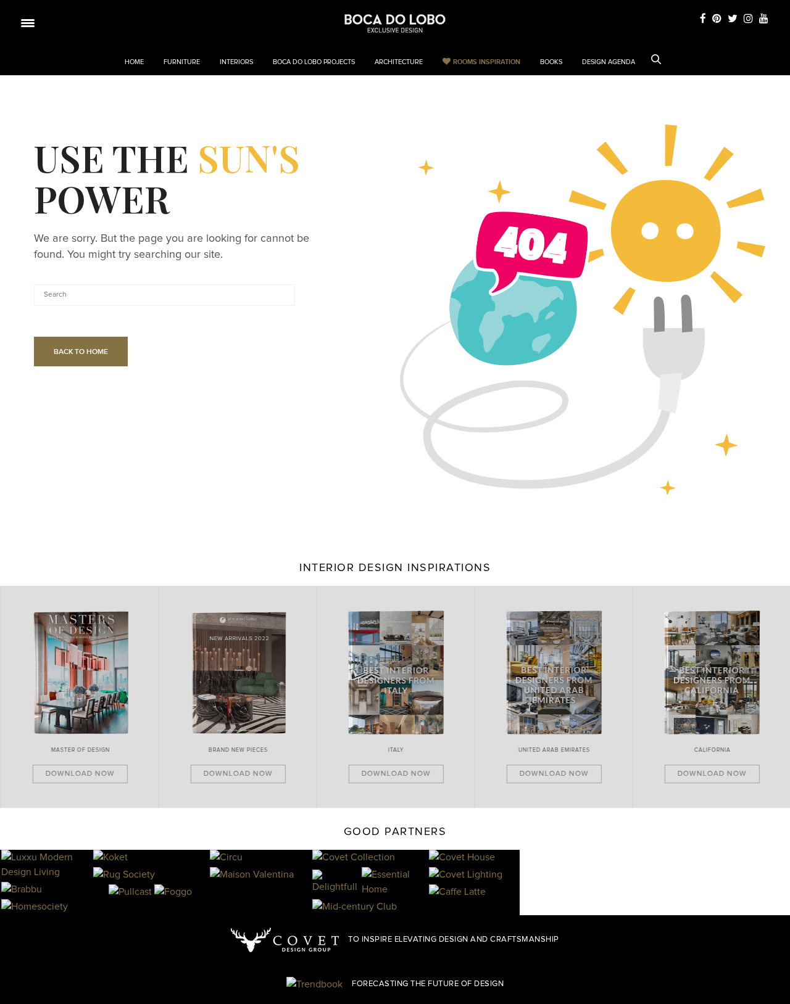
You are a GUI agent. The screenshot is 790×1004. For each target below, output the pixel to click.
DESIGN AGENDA (608, 62)
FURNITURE (182, 62)
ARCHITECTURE (399, 62)
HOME (134, 62)
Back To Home (81, 351)
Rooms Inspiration (486, 61)
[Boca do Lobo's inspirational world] (395, 23)
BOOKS (551, 62)
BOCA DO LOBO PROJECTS (314, 62)
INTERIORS (236, 62)
